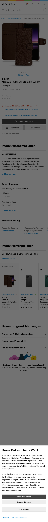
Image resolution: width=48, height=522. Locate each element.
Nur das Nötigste (24, 502)
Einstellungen (24, 509)
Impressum (5, 517)
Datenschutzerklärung (19, 517)
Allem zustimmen (24, 497)
